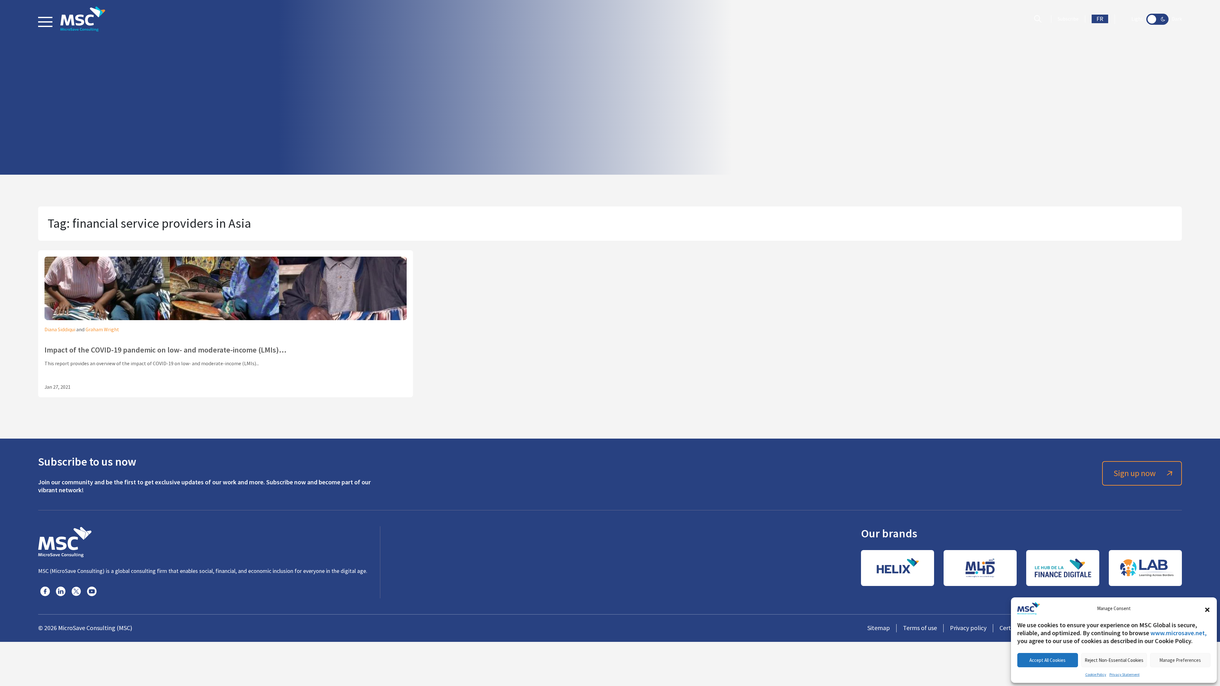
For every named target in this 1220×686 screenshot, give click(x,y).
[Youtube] (92, 591)
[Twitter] (76, 591)
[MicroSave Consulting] (65, 541)
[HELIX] (897, 568)
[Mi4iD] (980, 568)
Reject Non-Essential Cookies (1114, 660)
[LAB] (1145, 568)
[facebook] (45, 591)
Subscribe (1068, 19)
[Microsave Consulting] (82, 19)
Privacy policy (968, 628)
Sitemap (878, 628)
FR (1099, 19)
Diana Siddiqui (59, 329)
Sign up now (1135, 473)
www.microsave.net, (1178, 633)
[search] (1039, 19)
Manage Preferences (1180, 660)
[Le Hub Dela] (1062, 568)
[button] (1207, 608)
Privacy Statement (1124, 674)
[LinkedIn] (61, 591)
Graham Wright (102, 329)
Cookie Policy (1095, 674)
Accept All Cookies (1047, 660)
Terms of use (920, 628)
